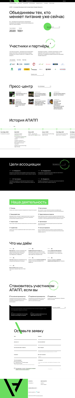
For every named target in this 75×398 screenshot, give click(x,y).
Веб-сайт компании (41, 354)
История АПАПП (25, 3)
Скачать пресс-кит (32, 388)
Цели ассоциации (32, 3)
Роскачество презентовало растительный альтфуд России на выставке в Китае (20, 103)
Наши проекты (28, 1)
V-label (35, 134)
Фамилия (39, 336)
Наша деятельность (39, 3)
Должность (16, 341)
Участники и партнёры (12, 3)
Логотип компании (17, 360)
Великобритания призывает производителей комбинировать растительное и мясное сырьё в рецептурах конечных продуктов (59, 104)
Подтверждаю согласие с (25, 369)
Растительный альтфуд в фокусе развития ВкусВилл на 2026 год (40, 95)
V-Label (22, 1)
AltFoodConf (16, 134)
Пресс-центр (20, 3)
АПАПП (16, 1)
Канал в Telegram (43, 384)
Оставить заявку (51, 3)
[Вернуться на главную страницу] (10, 1)
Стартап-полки (23, 136)
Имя (15, 336)
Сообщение (40, 360)
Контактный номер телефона (20, 347)
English (64, 1)
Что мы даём (46, 3)
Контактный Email (41, 341)
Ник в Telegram (41, 347)
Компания (16, 354)
